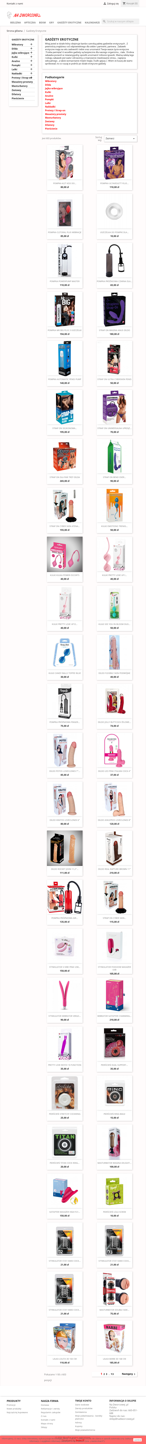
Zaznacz (121, 138)
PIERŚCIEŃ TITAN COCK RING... (65, 1163)
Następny (129, 1374)
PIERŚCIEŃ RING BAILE (114, 1114)
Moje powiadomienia (85, 1430)
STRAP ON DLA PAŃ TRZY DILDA (65, 477)
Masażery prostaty (22, 81)
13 (112, 1374)
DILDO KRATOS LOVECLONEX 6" (65, 820)
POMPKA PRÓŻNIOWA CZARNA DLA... (114, 281)
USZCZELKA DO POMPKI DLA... (114, 232)
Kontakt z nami (15, 3)
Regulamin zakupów (50, 1412)
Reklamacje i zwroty (50, 1408)
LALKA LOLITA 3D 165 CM (65, 1358)
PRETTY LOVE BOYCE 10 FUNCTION (64, 1065)
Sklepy (44, 1427)
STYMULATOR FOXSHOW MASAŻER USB (114, 968)
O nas (43, 1416)
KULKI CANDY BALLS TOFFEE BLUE (65, 673)
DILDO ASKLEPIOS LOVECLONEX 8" (114, 820)
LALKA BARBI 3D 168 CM (114, 1358)
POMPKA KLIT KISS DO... (64, 183)
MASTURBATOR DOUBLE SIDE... (114, 1309)
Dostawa (45, 1405)
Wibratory (17, 44)
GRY (51, 22)
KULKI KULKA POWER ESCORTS (64, 575)
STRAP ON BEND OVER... (114, 477)
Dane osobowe (82, 1404)
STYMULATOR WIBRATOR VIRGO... (64, 1016)
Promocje (11, 1405)
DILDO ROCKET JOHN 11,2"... (64, 869)
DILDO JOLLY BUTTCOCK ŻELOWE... (114, 722)
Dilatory (16, 94)
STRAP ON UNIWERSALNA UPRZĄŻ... (114, 428)
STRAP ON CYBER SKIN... (114, 918)
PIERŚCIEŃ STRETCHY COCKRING (64, 1114)
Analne (16, 61)
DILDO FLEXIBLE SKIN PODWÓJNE (114, 673)
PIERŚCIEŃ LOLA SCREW (114, 1212)
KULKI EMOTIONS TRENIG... (114, 526)
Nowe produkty (14, 1408)
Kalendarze (92, 22)
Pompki (16, 65)
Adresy (78, 1422)
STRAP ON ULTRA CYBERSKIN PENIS (114, 379)
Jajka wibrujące (20, 52)
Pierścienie (18, 98)
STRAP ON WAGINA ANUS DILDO (114, 330)
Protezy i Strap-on (22, 77)
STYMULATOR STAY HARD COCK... (65, 1261)
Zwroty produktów (83, 1408)
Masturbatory (20, 86)
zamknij (137, 1440)
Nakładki (17, 73)
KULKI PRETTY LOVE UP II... (64, 624)
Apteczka (30, 22)
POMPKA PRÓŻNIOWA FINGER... (64, 722)
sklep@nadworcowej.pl (121, 1418)
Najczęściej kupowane (17, 1412)
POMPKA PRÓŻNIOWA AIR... (64, 918)
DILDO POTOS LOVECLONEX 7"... (64, 771)
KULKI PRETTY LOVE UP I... (114, 575)
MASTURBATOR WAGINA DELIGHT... (114, 1163)
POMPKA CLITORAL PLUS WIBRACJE (64, 232)
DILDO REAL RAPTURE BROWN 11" (114, 869)
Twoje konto (83, 1400)
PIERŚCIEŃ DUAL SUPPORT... (114, 1065)
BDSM (42, 22)
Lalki (14, 69)
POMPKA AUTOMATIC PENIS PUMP (64, 379)
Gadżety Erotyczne (69, 22)
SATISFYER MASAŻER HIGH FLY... (64, 1212)
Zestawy (16, 90)
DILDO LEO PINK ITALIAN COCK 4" (114, 771)
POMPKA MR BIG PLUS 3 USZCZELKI (65, 330)
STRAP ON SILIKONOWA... (64, 428)
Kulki (15, 57)
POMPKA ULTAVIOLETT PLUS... (114, 183)
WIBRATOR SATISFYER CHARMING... (114, 1016)
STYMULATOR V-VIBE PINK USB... (64, 967)
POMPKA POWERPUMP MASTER (65, 281)
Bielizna (15, 22)
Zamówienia (81, 1412)
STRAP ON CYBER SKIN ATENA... (64, 526)
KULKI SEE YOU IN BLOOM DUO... (114, 624)
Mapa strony (47, 1423)
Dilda (15, 48)
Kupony (78, 1426)
